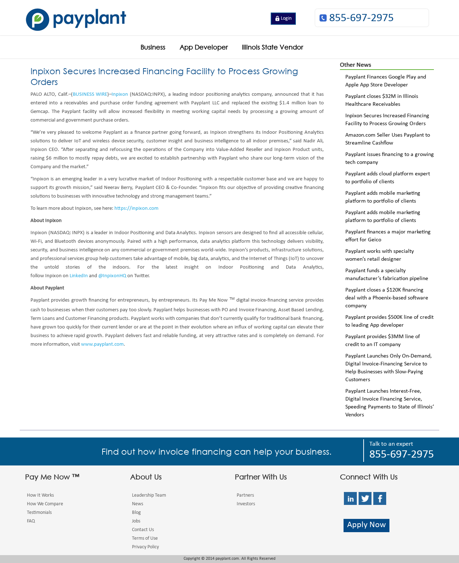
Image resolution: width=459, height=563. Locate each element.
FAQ (31, 521)
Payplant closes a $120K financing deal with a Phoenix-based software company (386, 298)
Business (153, 47)
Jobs (136, 521)
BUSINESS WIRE (90, 95)
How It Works (40, 495)
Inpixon (120, 95)
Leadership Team (149, 495)
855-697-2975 (361, 19)
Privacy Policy (145, 547)
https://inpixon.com (136, 209)
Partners (245, 495)
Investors (246, 504)
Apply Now (366, 525)
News (137, 504)
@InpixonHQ (112, 276)
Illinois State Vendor (272, 47)
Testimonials (39, 513)
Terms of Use (145, 538)
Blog (136, 513)
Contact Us (143, 530)
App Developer (204, 47)
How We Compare (45, 504)
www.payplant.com (102, 345)
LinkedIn (79, 276)
